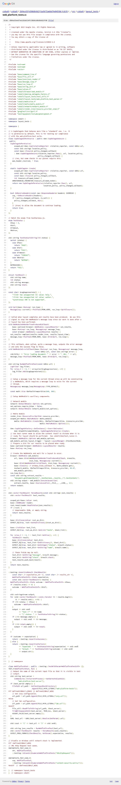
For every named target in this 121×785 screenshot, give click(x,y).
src (73, 11)
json (117, 781)
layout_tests (92, 11)
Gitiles (14, 781)
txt (111, 781)
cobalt (6, 11)
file (51, 20)
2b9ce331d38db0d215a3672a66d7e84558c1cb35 (44, 11)
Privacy (20, 781)
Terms (27, 781)
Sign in (116, 4)
